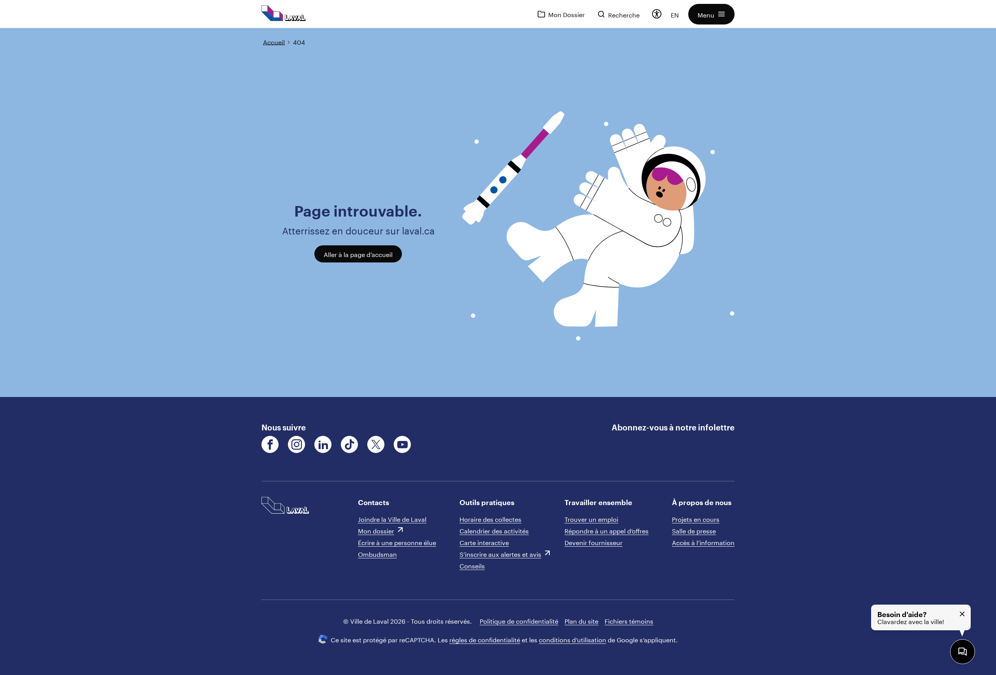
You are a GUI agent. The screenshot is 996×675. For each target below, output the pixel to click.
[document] (498, 212)
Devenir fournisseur (593, 542)
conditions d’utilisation (572, 639)
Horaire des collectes (490, 518)
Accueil (274, 41)
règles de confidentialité (484, 639)
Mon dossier (376, 530)
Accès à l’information (703, 542)
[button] (711, 14)
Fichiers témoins (629, 620)
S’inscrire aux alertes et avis (500, 553)
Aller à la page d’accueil (358, 254)
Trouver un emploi (591, 518)
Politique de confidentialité (519, 620)
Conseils (472, 565)
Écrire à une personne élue (397, 542)
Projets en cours (695, 518)
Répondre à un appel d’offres (607, 530)
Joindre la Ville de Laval (392, 518)
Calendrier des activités (494, 530)
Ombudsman (377, 553)
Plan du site (581, 620)
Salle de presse (694, 530)
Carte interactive (484, 542)
